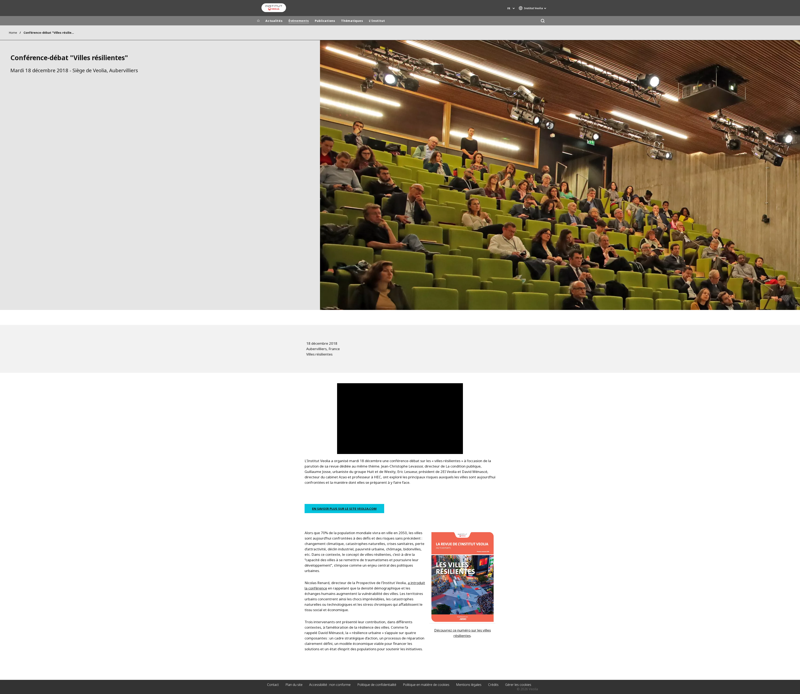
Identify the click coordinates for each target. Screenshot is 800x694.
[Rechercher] (542, 20)
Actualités (274, 21)
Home (13, 33)
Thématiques (352, 21)
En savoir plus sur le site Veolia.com (344, 508)
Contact (273, 684)
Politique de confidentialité (376, 684)
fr (508, 8)
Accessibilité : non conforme (330, 684)
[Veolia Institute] (274, 8)
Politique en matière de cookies (426, 684)
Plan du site (293, 684)
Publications (325, 21)
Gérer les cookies (518, 684)
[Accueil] (258, 20)
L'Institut (377, 21)
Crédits (493, 684)
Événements (299, 21)
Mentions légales (468, 684)
